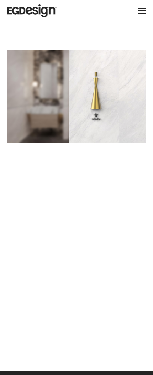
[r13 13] (76, 96)
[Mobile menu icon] (141, 10)
